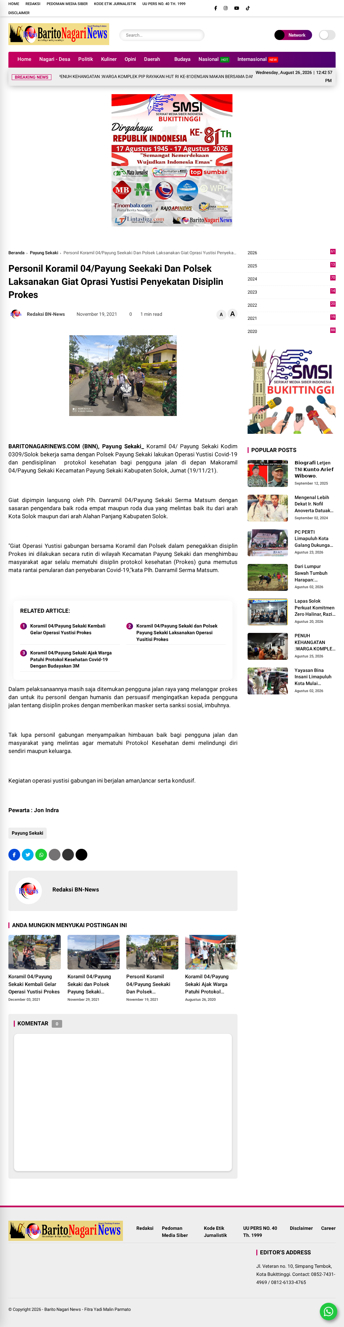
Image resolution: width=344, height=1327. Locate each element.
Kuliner (109, 59)
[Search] (198, 35)
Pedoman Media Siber (67, 4)
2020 (291, 332)
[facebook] (215, 8)
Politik (85, 59)
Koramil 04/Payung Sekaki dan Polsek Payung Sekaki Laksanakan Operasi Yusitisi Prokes (176, 632)
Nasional (213, 59)
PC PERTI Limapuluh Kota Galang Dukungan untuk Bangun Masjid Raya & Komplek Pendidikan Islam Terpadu (314, 539)
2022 (291, 305)
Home (13, 4)
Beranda (16, 252)
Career (328, 1228)
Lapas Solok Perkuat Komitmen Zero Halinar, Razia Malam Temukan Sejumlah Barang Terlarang (315, 608)
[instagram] (225, 8)
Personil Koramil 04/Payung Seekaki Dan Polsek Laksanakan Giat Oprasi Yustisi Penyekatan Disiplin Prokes (148, 985)
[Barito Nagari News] (58, 43)
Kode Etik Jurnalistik (115, 4)
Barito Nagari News (62, 1309)
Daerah (152, 59)
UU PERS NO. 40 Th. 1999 (163, 4)
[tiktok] (248, 8)
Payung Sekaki (44, 252)
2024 (291, 279)
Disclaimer (19, 13)
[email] (68, 855)
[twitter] (28, 855)
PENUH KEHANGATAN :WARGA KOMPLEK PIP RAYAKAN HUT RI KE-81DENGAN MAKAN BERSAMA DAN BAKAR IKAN (144, 76)
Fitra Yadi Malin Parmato (107, 1309)
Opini (130, 59)
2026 (291, 253)
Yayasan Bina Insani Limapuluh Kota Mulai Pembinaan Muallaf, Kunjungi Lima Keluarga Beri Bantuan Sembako (315, 677)
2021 (291, 319)
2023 (291, 292)
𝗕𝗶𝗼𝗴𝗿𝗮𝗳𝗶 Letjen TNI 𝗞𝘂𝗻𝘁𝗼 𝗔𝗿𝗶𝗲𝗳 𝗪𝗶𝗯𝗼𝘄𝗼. (314, 469)
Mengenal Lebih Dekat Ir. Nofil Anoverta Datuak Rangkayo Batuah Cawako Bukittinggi (313, 504)
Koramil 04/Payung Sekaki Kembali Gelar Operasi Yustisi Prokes (67, 629)
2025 (291, 266)
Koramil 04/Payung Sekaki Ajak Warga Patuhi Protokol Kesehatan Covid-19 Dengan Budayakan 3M (71, 659)
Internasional (257, 59)
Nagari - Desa (54, 59)
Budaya (182, 59)
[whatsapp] (41, 855)
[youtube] (236, 8)
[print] (54, 855)
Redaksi (33, 4)
